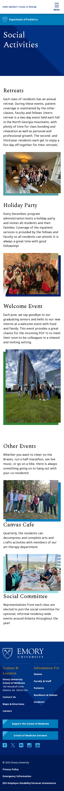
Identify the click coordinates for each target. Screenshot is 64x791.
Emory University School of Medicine (20, 6)
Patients (39, 688)
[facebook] (5, 746)
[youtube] (37, 746)
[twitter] (13, 746)
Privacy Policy (11, 769)
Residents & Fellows (45, 695)
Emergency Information (17, 776)
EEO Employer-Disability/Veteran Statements (29, 783)
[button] (30, 723)
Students (39, 701)
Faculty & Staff (42, 681)
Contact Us (9, 697)
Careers (7, 710)
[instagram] (29, 746)
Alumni (38, 674)
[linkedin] (21, 746)
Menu (57, 9)
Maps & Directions (13, 704)
